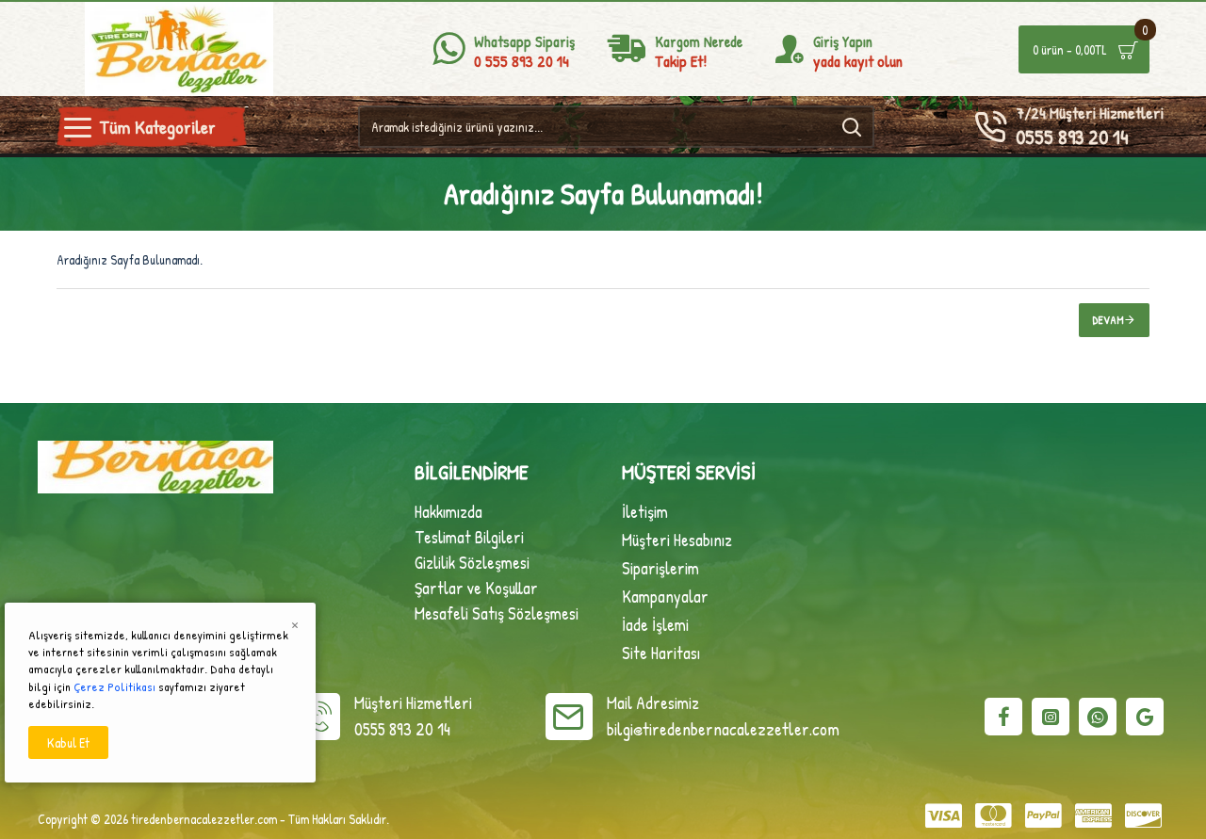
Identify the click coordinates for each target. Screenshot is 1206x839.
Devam (1108, 320)
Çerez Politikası (114, 686)
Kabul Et (68, 742)
